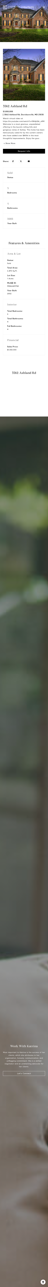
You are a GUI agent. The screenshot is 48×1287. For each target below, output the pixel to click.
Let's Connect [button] (24, 1073)
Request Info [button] (24, 151)
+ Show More (9, 143)
